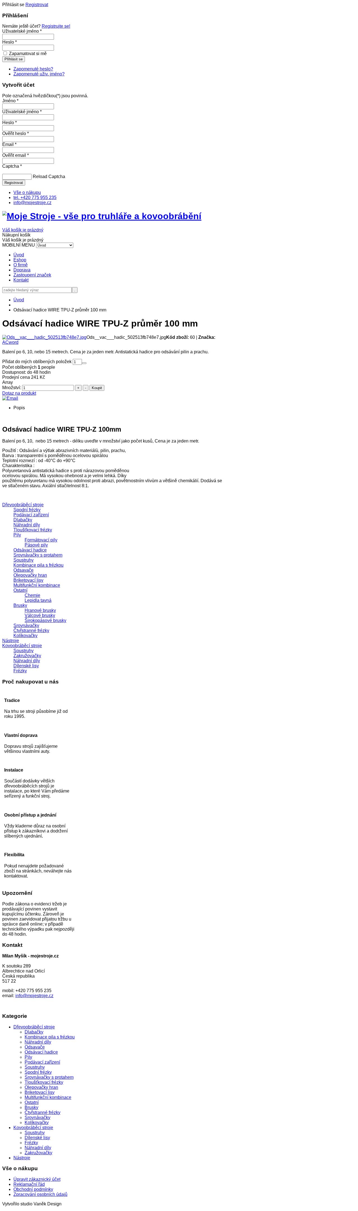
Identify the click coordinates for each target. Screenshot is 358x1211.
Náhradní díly (26, 524)
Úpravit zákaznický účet (36, 1179)
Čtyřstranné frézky (31, 630)
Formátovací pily (41, 540)
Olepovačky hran (30, 575)
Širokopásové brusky (45, 620)
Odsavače (23, 570)
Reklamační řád (29, 1184)
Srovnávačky (26, 625)
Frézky (20, 670)
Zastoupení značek (32, 275)
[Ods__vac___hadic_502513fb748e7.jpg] (44, 337)
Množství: (12, 387)
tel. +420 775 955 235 (34, 197)
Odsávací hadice (30, 550)
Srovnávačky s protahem (37, 555)
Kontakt (21, 280)
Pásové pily (36, 545)
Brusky (20, 605)
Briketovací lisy (28, 580)
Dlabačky (22, 519)
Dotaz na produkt (19, 393)
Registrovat (36, 4)
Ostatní (20, 590)
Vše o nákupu (27, 192)
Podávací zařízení (31, 514)
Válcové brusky (40, 615)
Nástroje (10, 640)
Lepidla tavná (38, 600)
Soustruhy (23, 560)
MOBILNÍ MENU (18, 245)
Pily (17, 535)
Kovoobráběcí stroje (22, 645)
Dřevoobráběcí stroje (23, 504)
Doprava (21, 270)
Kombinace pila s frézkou (38, 565)
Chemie (32, 595)
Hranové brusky (40, 610)
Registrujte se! (56, 26)
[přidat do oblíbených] (84, 363)
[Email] (10, 398)
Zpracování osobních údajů (40, 1194)
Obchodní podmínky (33, 1189)
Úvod (18, 254)
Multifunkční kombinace (36, 585)
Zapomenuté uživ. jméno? (39, 74)
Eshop (19, 259)
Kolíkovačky (25, 635)
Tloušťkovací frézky (32, 530)
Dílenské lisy (26, 665)
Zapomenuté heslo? (33, 69)
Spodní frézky (27, 509)
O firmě (20, 264)
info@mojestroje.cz (32, 202)
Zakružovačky (27, 655)
